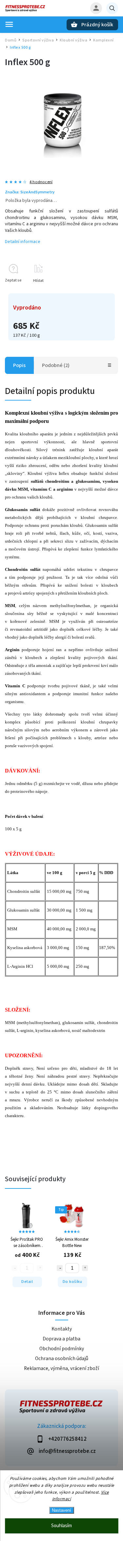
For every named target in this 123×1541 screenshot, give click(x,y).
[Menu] (9, 24)
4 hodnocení (41, 182)
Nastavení (61, 1510)
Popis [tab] (19, 365)
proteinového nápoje (29, 791)
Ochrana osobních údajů (61, 1358)
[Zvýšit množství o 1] (85, 1268)
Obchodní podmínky (61, 1348)
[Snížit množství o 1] (60, 1268)
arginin (64, 489)
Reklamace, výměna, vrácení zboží (61, 1368)
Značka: (29, 192)
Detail (27, 1281)
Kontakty (61, 1329)
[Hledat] (112, 8)
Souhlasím (61, 1525)
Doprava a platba (61, 1338)
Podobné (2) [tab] (56, 365)
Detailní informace (22, 241)
